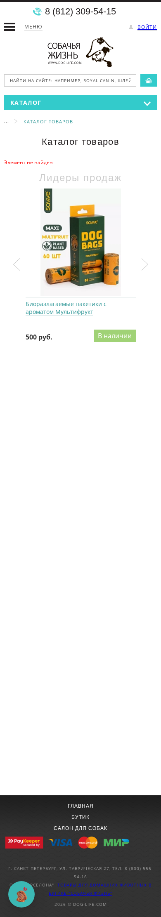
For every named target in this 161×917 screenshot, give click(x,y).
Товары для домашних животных (103, 885)
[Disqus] (80, 466)
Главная (81, 806)
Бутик (80, 817)
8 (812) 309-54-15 (80, 12)
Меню (33, 26)
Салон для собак (80, 828)
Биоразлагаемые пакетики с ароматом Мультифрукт (81, 242)
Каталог (25, 102)
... (6, 121)
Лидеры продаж (80, 177)
